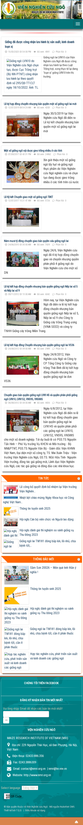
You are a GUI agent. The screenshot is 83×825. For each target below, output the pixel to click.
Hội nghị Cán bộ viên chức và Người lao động (46, 519)
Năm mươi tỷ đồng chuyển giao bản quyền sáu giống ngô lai (36, 240)
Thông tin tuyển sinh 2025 (34, 508)
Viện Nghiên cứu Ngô (37, 806)
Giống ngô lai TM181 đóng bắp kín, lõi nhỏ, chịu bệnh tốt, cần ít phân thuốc (52, 631)
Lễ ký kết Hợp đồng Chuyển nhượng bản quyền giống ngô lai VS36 (39, 345)
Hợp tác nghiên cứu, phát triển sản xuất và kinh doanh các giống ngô (53, 656)
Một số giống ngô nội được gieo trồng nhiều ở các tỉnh (33, 150)
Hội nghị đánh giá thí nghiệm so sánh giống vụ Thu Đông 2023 (52, 611)
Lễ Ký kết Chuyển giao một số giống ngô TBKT (28, 196)
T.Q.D (18, 810)
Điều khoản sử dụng (35, 810)
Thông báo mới (43, 559)
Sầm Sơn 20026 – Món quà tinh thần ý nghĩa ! (53, 570)
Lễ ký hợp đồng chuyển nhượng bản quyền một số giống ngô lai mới (40, 103)
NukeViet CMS (67, 806)
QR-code (7, 796)
